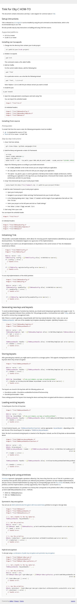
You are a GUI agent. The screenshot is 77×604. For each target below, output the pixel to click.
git (5, 132)
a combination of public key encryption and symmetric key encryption (33, 553)
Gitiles (11, 601)
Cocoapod (18, 22)
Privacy (16, 601)
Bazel (6, 134)
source (73, 601)
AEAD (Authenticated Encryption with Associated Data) (28, 505)
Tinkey (66, 313)
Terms (22, 601)
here (59, 485)
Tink (54, 14)
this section (59, 482)
